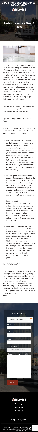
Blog (13, 420)
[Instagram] (19, 411)
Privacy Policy (22, 420)
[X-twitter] (22, 411)
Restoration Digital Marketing (25, 429)
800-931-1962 (19, 407)
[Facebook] (16, 411)
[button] (19, 14)
